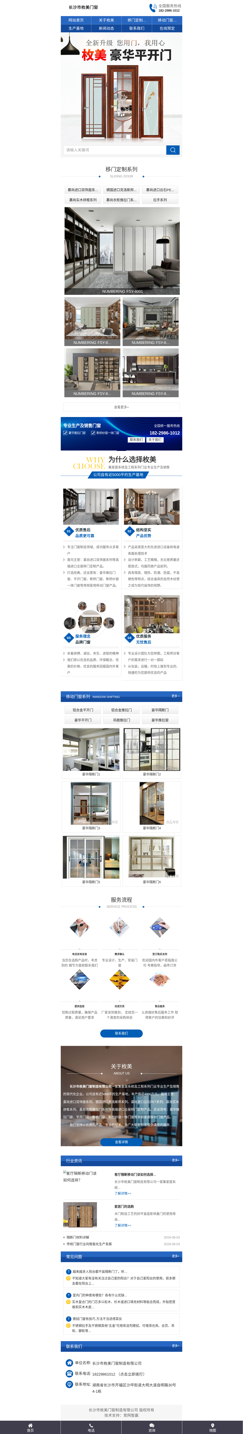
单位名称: (83, 1363)
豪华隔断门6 (152, 882)
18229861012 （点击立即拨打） (119, 1373)
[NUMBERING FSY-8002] (92, 318)
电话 (91, 1430)
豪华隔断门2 (152, 774)
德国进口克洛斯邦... (121, 190)
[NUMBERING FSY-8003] (151, 318)
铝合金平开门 (83, 710)
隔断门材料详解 (78, 1237)
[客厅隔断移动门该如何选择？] (80, 1183)
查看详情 (121, 1142)
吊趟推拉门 (121, 720)
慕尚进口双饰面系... (83, 190)
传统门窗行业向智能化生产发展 (89, 1244)
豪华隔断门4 (152, 828)
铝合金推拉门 (121, 710)
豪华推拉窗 (160, 720)
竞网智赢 (131, 1415)
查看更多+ (121, 407)
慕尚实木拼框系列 (83, 200)
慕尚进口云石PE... (160, 190)
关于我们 (154, 440)
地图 (212, 1430)
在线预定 (167, 28)
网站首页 (76, 20)
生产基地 (76, 28)
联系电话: (83, 1373)
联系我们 (136, 28)
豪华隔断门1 (91, 774)
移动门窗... (167, 20)
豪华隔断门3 (91, 828)
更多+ (175, 1160)
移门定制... (137, 20)
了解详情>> (122, 1193)
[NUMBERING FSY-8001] (122, 251)
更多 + (176, 696)
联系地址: (83, 1384)
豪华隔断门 (160, 710)
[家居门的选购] (80, 1214)
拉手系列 (160, 200)
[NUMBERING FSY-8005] (151, 369)
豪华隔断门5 (91, 882)
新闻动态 (106, 28)
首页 (30, 1430)
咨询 (151, 1430)
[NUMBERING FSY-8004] (92, 369)
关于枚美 (106, 20)
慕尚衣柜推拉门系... (121, 200)
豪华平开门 (83, 720)
